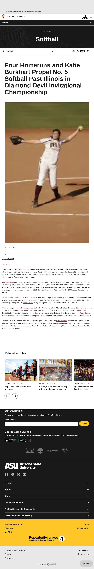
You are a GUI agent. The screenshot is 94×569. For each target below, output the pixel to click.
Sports (8, 490)
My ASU (19, 532)
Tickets (8, 483)
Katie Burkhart (23, 269)
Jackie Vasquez (25, 308)
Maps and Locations (25, 524)
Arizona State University (32, 12)
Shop (7, 496)
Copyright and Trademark (26, 550)
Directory (20, 528)
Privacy (18, 554)
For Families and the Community (20, 509)
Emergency (20, 558)
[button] (15, 396)
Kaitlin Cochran (42, 308)
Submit (84, 423)
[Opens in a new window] (47, 539)
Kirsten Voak (27, 287)
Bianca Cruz (82, 310)
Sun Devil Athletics (15, 17)
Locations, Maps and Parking (18, 516)
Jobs (87, 524)
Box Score (6, 264)
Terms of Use (83, 554)
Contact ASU (83, 528)
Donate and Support (14, 503)
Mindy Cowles (84, 313)
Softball (7, 384)
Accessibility (83, 550)
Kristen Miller (28, 303)
